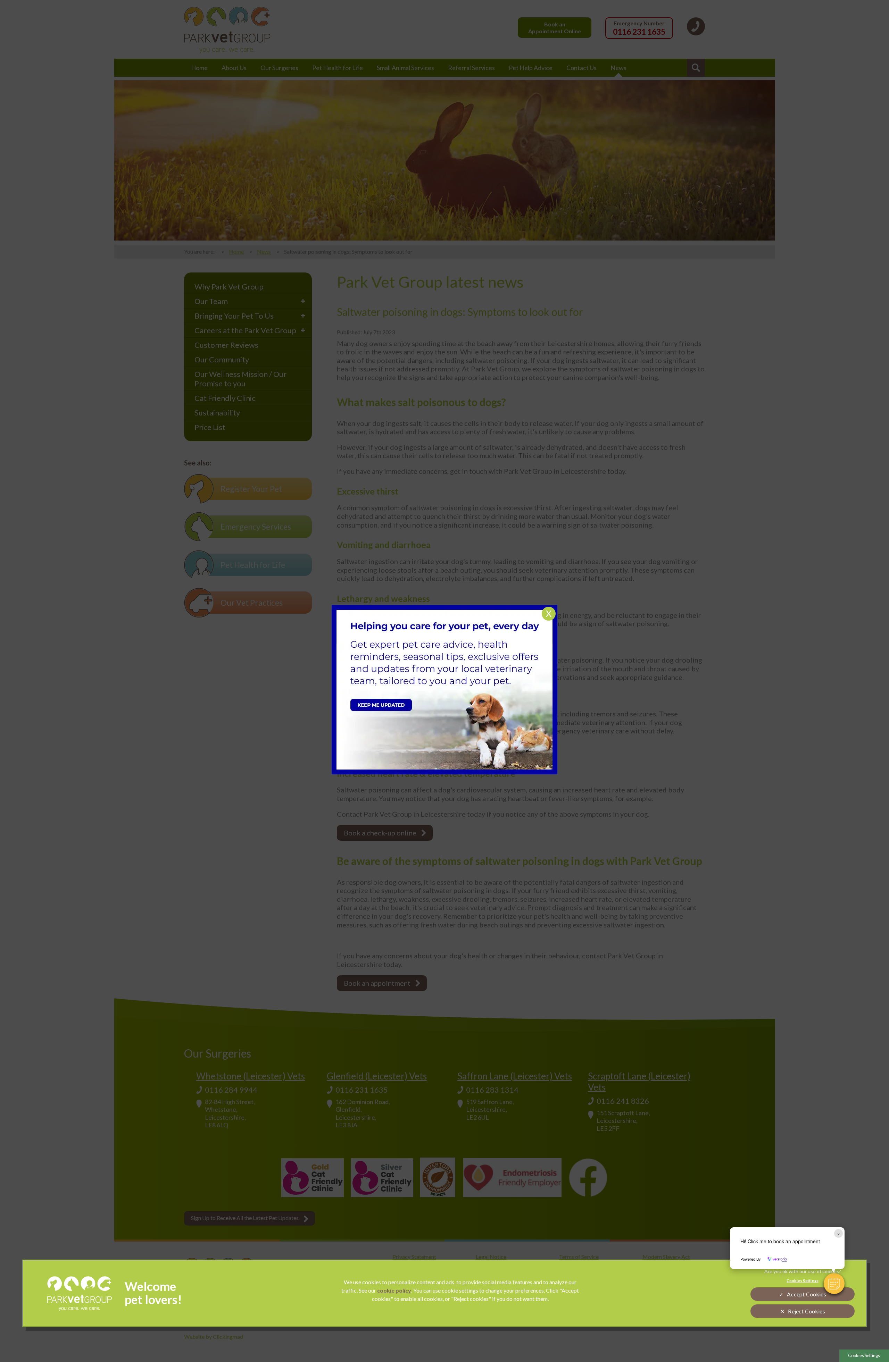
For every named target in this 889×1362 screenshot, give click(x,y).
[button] (834, 1283)
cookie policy (394, 1290)
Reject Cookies (806, 1311)
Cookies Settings (864, 1355)
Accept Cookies (806, 1294)
